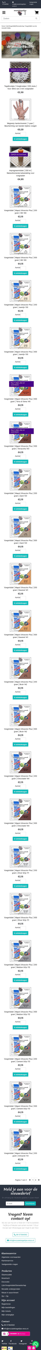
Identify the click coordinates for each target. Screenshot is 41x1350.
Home (3, 26)
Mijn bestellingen (8, 1307)
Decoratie (5, 1282)
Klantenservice (7, 1261)
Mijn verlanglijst (8, 1315)
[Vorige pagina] (30, 1180)
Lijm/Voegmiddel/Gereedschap (15, 26)
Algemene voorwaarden (11, 1257)
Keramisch (6, 1278)
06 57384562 (5, 3)
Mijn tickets (6, 1311)
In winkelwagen (20, 139)
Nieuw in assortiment (10, 1292)
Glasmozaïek (7, 1275)
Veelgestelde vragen (33, 3)
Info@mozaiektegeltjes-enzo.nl (19, 5)
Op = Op (5, 1296)
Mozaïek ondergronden (11, 1289)
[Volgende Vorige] (38, 1180)
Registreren (6, 1304)
